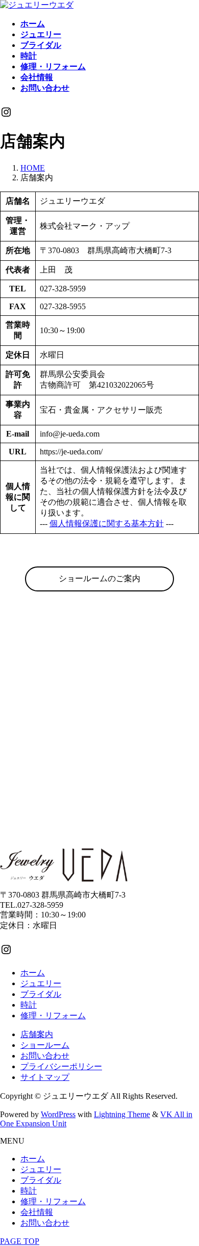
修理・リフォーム (53, 1015)
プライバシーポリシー (61, 1066)
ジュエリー (40, 983)
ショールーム (44, 1045)
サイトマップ (44, 1077)
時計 (28, 1004)
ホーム (32, 972)
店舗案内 (36, 1034)
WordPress (58, 1114)
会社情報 (36, 1212)
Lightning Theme (122, 1114)
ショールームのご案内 (99, 578)
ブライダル (40, 994)
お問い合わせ (44, 1055)
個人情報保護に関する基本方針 (106, 523)
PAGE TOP (19, 1241)
